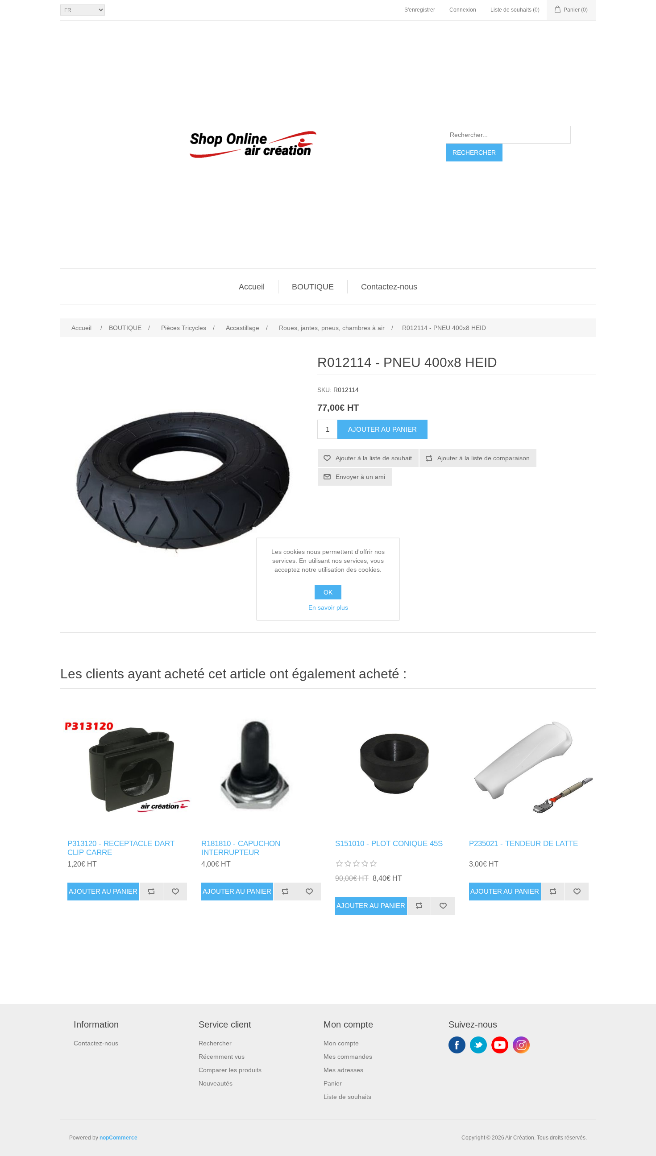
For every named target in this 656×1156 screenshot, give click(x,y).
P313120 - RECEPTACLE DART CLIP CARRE (120, 848)
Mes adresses (343, 1069)
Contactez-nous (389, 286)
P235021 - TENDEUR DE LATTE (523, 843)
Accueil (252, 286)
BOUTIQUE (313, 286)
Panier (333, 1083)
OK (328, 592)
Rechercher (474, 152)
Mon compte (341, 1043)
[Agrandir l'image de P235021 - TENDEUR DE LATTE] (529, 766)
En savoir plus (328, 607)
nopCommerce (118, 1138)
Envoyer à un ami (360, 476)
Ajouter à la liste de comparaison (483, 458)
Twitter (478, 1044)
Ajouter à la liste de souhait (374, 458)
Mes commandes (348, 1056)
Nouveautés (216, 1083)
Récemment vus (222, 1056)
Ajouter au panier (382, 429)
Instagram (521, 1044)
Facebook (456, 1044)
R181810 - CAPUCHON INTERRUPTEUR (240, 848)
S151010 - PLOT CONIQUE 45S (389, 843)
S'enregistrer (419, 10)
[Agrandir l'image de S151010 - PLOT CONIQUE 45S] (395, 766)
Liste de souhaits (347, 1096)
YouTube (499, 1044)
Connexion (462, 10)
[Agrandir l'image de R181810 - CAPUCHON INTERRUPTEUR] (261, 766)
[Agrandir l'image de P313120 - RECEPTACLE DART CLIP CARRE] (127, 766)
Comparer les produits (230, 1069)
